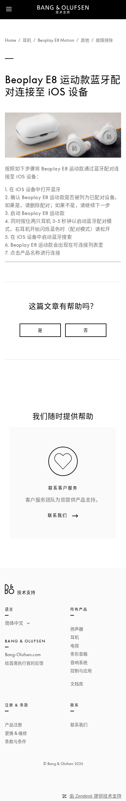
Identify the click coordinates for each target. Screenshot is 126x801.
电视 (74, 645)
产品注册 (13, 724)
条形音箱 (78, 653)
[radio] (40, 330)
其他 (85, 40)
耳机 (27, 40)
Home (10, 40)
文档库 (76, 683)
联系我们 (78, 724)
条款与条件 (15, 741)
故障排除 (104, 40)
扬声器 (76, 628)
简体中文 (14, 623)
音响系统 (78, 662)
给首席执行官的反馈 (24, 663)
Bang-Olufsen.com (23, 654)
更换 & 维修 (16, 733)
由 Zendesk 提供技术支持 (95, 796)
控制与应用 (81, 670)
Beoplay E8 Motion (56, 40)
